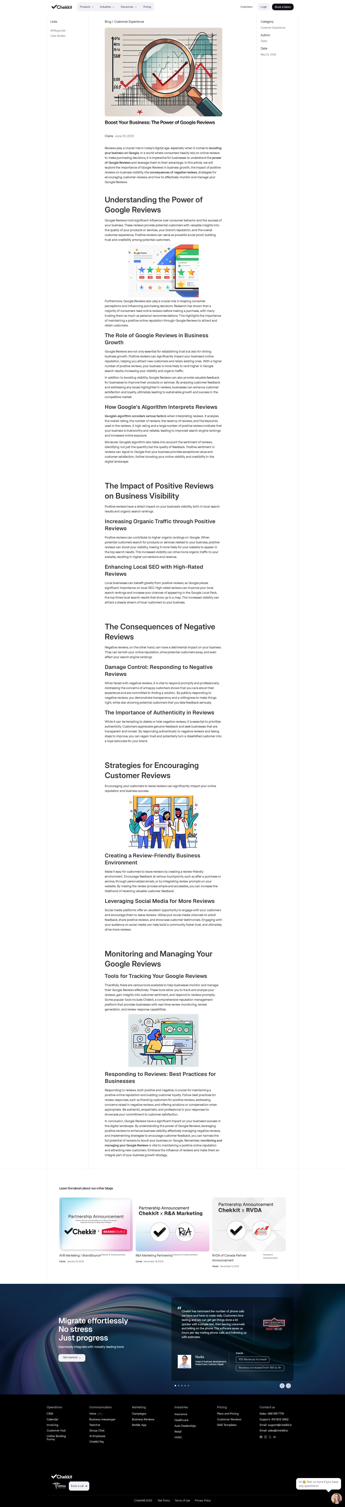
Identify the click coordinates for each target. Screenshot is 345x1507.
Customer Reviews (229, 1419)
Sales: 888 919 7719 (272, 1414)
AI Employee (97, 1436)
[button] (282, 1385)
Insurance (180, 1414)
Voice (92, 1414)
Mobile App (139, 1425)
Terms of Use (182, 1501)
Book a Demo (283, 6)
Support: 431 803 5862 (274, 1419)
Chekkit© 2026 (143, 1501)
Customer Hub (56, 1430)
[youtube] (274, 1436)
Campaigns (139, 1414)
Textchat (94, 1425)
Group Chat (96, 1430)
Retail (177, 1432)
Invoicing (52, 1425)
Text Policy (164, 1501)
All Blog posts (58, 30)
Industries (105, 6)
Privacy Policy (203, 1501)
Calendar (52, 1419)
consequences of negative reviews (173, 172)
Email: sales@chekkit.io (274, 1430)
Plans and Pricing (228, 1414)
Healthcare (181, 1420)
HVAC (178, 1437)
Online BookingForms (56, 1438)
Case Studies (57, 35)
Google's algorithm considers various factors (135, 416)
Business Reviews (143, 1419)
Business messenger (102, 1419)
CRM (50, 1414)
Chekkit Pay (96, 1442)
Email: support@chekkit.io (276, 1425)
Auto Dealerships (185, 1426)
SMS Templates (226, 1425)
